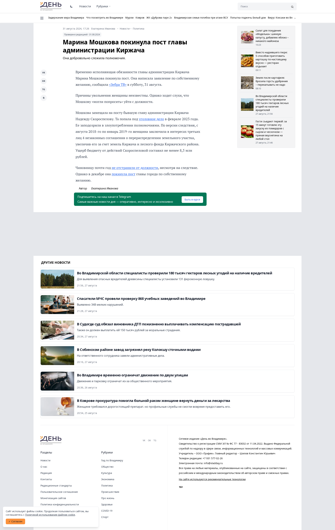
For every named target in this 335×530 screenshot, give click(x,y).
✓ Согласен (15, 521)
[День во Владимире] (51, 440)
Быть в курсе (192, 199)
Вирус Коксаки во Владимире (285, 17)
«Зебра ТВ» (117, 84)
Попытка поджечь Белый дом (248, 17)
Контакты (46, 479)
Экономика (107, 479)
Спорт (105, 517)
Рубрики (102, 6)
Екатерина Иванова (103, 28)
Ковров (140, 17)
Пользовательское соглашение (59, 491)
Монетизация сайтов (53, 498)
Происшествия (110, 491)
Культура (106, 473)
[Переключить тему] (71, 6)
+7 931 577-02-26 (213, 458)
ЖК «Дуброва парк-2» (159, 17)
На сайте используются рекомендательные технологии (212, 479)
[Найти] (292, 6)
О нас (43, 466)
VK (43, 72)
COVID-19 (106, 510)
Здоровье (107, 504)
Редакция (46, 473)
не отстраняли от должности (135, 167)
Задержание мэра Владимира (66, 17)
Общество (107, 466)
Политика (138, 28)
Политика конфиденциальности (59, 504)
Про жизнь (107, 498)
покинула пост (123, 174)
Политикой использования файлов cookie (50, 514)
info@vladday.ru (213, 463)
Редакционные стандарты (56, 485)
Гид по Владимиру (112, 460)
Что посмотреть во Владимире (104, 17)
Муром (129, 17)
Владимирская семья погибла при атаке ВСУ (201, 17)
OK (43, 81)
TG (43, 89)
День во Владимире (51, 6)
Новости (85, 6)
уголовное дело (151, 119)
